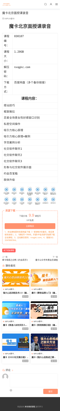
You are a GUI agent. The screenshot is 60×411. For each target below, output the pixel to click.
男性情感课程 (6, 4)
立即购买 (30, 226)
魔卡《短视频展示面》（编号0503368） (43, 325)
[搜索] (45, 4)
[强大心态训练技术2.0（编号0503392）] (15, 278)
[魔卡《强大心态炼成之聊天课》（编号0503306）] (44, 342)
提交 (50, 391)
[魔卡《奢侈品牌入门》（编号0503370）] (44, 278)
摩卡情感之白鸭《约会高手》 (15, 260)
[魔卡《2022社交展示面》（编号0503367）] (15, 342)
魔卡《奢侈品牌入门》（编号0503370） (43, 292)
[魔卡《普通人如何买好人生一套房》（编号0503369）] (15, 310)
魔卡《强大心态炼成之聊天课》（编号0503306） (44, 357)
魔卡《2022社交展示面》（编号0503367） (15, 357)
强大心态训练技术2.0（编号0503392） (15, 292)
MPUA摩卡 (10, 18)
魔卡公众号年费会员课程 (46, 260)
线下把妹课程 (9, 250)
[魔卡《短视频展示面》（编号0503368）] (44, 310)
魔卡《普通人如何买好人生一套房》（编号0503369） (15, 325)
